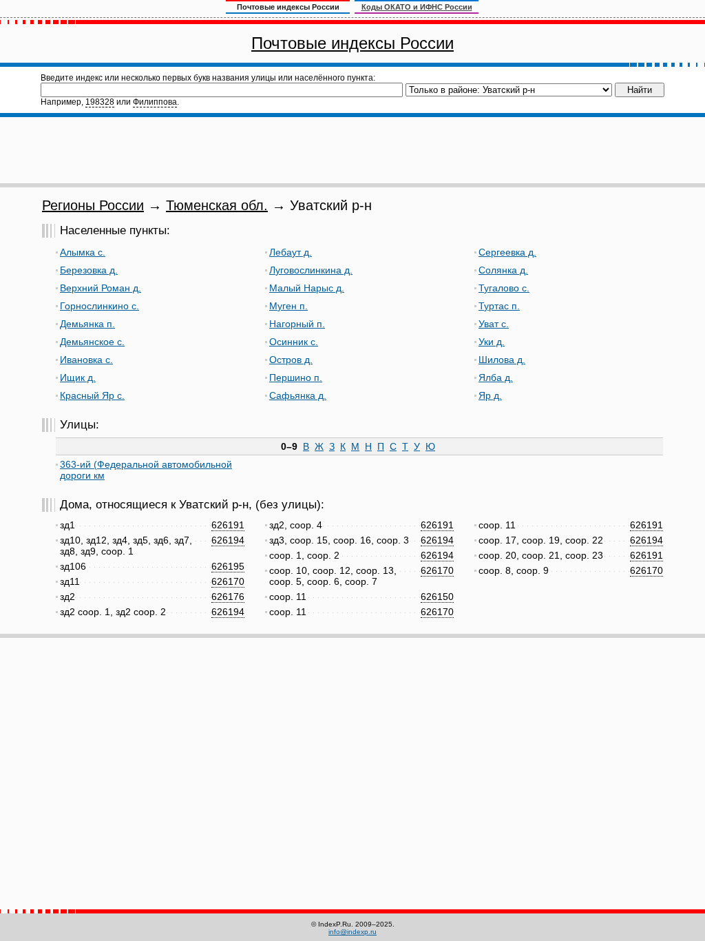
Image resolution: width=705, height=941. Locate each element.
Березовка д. (89, 270)
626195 (227, 566)
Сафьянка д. (297, 395)
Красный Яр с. (92, 395)
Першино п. (295, 377)
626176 (227, 596)
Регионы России (93, 205)
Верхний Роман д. (100, 287)
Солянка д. (503, 270)
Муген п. (288, 305)
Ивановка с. (86, 359)
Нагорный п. (297, 323)
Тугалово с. (503, 287)
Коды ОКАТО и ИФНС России (416, 7)
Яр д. (490, 395)
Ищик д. (78, 377)
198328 (99, 102)
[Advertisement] (352, 150)
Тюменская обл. (217, 205)
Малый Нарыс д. (306, 287)
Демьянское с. (92, 341)
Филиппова (155, 102)
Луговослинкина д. (310, 270)
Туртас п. (499, 305)
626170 (227, 581)
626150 (437, 596)
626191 (227, 524)
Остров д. (291, 359)
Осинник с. (293, 341)
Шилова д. (501, 359)
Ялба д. (495, 377)
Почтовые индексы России (352, 43)
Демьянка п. (87, 323)
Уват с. (493, 323)
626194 (227, 540)
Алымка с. (82, 252)
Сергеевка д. (507, 252)
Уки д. (491, 341)
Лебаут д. (290, 252)
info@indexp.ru (352, 931)
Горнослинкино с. (99, 305)
